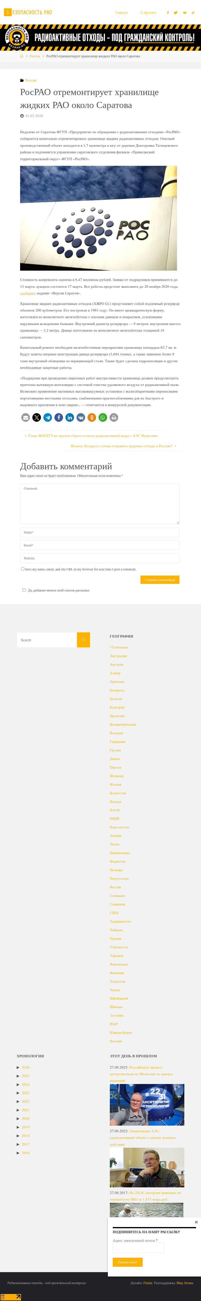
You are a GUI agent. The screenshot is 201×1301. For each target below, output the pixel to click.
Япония (116, 1040)
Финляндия (119, 964)
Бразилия (117, 715)
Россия (35, 56)
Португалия (119, 878)
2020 (26, 1118)
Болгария (117, 707)
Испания (117, 775)
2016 (26, 1152)
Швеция (116, 1006)
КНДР (114, 818)
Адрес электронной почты (135, 1240)
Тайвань (116, 929)
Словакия (117, 895)
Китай (115, 809)
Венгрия (116, 732)
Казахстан (118, 792)
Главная (121, 12)
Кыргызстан (119, 826)
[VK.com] (184, 12)
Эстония (116, 1015)
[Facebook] (168, 12)
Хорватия (117, 981)
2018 (26, 1135)
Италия (115, 784)
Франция (117, 972)
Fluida (147, 1283)
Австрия (116, 664)
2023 (26, 1092)
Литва (114, 844)
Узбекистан (119, 946)
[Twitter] (175, 12)
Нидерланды (120, 852)
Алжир (115, 672)
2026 (26, 1067)
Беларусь (117, 689)
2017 (26, 1144)
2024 (26, 1084)
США (114, 912)
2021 (26, 1109)
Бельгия (116, 698)
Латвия (115, 835)
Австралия (118, 655)
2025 (26, 1075)
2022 (26, 1101)
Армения (117, 681)
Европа (115, 767)
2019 (26, 1126)
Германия (117, 741)
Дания (115, 758)
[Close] (196, 1222)
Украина (116, 955)
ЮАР (114, 1023)
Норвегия (117, 861)
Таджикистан (120, 921)
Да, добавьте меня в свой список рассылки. (59, 590)
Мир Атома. (185, 1283)
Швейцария (119, 998)
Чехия (115, 989)
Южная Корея (121, 1032)
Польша (116, 869)
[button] (25, 417)
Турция (115, 938)
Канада (115, 801)
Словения (117, 904)
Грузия (115, 749)
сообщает (28, 292)
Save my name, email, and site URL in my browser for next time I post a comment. (80, 569)
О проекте (148, 12)
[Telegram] (193, 12)
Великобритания (123, 724)
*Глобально (119, 647)
